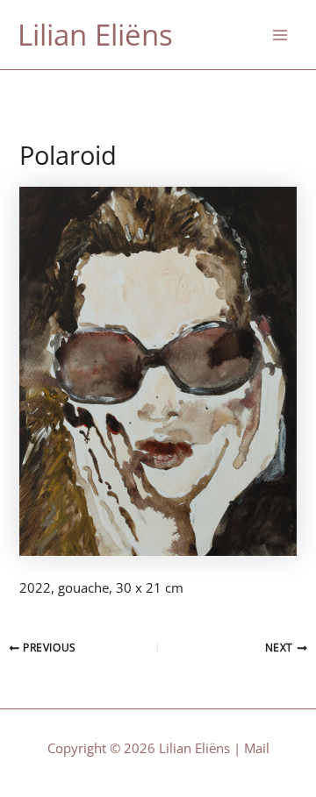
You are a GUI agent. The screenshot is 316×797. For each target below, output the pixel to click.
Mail (256, 748)
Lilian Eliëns (95, 34)
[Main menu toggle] (280, 35)
